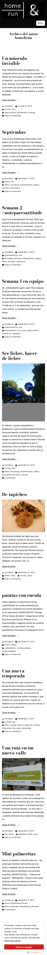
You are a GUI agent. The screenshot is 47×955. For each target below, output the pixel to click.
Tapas (13, 576)
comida (20, 648)
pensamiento (22, 113)
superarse (16, 334)
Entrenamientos (11, 255)
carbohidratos (10, 648)
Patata (13, 645)
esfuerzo (5, 188)
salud (19, 728)
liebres (36, 472)
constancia (14, 185)
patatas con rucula (21, 595)
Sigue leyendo (9, 100)
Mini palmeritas (19, 853)
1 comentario (10, 478)
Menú (41, 23)
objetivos (28, 725)
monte (30, 834)
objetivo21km (10, 113)
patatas (27, 648)
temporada (26, 728)
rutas (36, 834)
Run (13, 109)
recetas (23, 576)
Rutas (11, 834)
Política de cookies (12, 941)
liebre (4, 262)
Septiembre (14, 132)
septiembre (15, 188)
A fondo (8, 109)
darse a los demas (12, 472)
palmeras (35, 906)
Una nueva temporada (13, 673)
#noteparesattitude (13, 258)
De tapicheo (14, 494)
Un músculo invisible (14, 61)
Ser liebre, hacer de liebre (19, 356)
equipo (36, 185)
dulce (7, 906)
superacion (20, 262)
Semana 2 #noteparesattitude (22, 210)
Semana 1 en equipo (22, 281)
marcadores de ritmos (11, 475)
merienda (14, 906)
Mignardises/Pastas (19, 903)
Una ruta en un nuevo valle (17, 750)
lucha (23, 330)
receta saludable (9, 651)
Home (7, 182)
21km (7, 185)
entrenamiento (26, 185)
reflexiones (6, 728)
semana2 (11, 262)
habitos (20, 725)
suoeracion (6, 334)
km (19, 330)
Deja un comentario (13, 116)
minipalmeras (24, 906)
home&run (9, 106)
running (32, 113)
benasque (22, 834)
